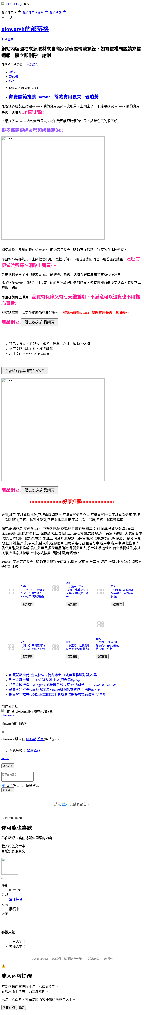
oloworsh (8, 715)
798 (68, 583)
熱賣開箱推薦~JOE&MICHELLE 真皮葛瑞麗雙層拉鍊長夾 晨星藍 (57, 694)
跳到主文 (8, 39)
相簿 (12, 72)
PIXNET (44, 958)
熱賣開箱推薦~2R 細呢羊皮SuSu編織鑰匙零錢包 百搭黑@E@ (54, 690)
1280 (68, 642)
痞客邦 (31, 739)
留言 (40, 739)
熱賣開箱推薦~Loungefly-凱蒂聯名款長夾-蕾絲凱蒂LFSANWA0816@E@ (62, 685)
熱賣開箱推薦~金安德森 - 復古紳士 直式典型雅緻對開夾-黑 (53, 675)
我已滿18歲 (9, 1007)
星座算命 (33, 751)
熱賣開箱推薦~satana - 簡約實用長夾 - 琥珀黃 (54, 96)
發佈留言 (8, 790)
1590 (98, 638)
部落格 (13, 76)
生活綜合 (32, 64)
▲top (5, 758)
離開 (21, 1007)
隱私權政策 (93, 958)
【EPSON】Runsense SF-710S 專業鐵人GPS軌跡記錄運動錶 (33, 593)
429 (23, 642)
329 (113, 586)
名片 (12, 81)
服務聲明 (107, 958)
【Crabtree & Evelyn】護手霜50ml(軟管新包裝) (123, 593)
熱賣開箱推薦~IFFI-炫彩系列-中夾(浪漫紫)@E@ (44, 680)
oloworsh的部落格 (25, 29)
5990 (23, 586)
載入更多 (8, 766)
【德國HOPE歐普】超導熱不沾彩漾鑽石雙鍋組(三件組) (107, 645)
